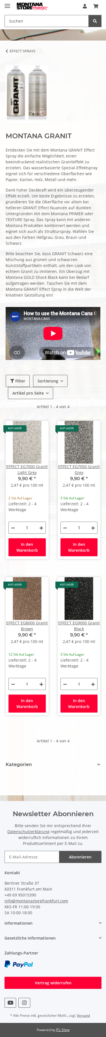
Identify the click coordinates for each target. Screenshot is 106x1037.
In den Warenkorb (27, 547)
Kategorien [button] (19, 764)
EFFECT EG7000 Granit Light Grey (27, 469)
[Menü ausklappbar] (7, 3)
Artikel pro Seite (28, 393)
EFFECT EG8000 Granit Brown (27, 625)
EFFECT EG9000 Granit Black (79, 625)
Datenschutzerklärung (28, 831)
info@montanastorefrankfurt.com (36, 901)
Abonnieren (80, 857)
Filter (19, 381)
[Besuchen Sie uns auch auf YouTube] (10, 1003)
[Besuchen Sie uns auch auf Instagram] (24, 1003)
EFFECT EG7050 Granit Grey (79, 469)
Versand (83, 1015)
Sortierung (48, 381)
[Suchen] (94, 21)
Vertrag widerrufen (53, 982)
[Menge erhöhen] (41, 527)
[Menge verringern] (13, 527)
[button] (85, 6)
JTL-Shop (63, 1029)
